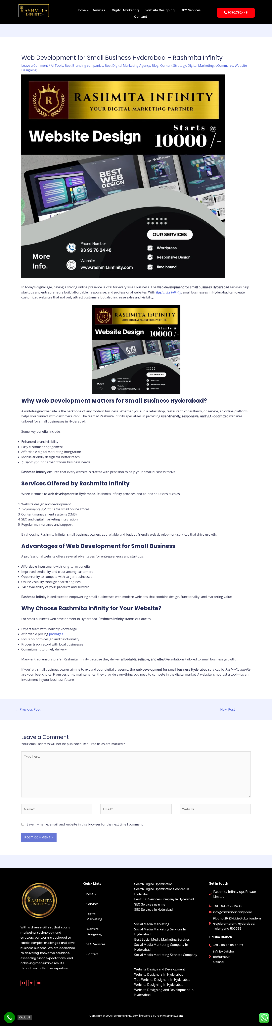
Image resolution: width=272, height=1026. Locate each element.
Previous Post (28, 709)
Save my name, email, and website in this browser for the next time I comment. (85, 824)
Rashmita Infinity (168, 292)
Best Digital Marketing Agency (127, 65)
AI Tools (57, 65)
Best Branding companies (84, 65)
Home (81, 10)
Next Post (229, 709)
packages (56, 634)
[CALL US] (9, 1017)
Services (98, 10)
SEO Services (191, 10)
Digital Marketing (125, 10)
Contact (140, 17)
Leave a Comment (34, 65)
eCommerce (224, 65)
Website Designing (160, 10)
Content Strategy (173, 65)
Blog (155, 65)
